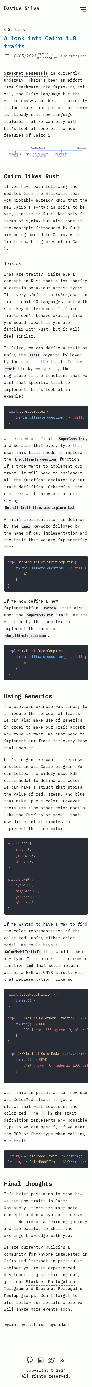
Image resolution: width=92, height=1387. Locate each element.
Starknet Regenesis (26, 73)
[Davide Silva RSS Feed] (62, 1360)
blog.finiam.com (73, 56)
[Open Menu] (83, 9)
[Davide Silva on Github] (30, 1360)
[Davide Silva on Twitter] (51, 1360)
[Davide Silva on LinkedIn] (41, 1360)
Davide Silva (21, 8)
